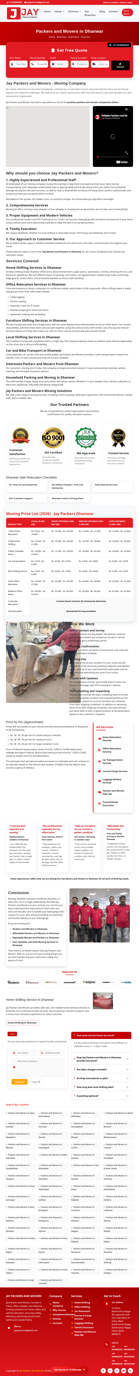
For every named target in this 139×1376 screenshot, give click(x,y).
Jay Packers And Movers (32, 1370)
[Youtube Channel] (123, 1370)
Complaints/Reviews (60, 1314)
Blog (102, 11)
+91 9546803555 (15, 2)
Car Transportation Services (112, 761)
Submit (120, 66)
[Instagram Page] (116, 1370)
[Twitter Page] (110, 1370)
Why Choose (59, 1310)
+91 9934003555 (129, 1348)
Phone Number (37, 57)
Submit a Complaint (110, 2)
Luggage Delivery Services (112, 781)
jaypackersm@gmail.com (38, 2)
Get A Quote (126, 12)
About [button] (58, 11)
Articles (57, 1318)
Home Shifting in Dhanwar (22, 1022)
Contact (113, 11)
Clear (35, 1081)
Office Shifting (82, 1306)
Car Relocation (82, 1311)
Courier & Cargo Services (82, 1317)
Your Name (15, 57)
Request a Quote (126, 2)
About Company (58, 1304)
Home (47, 11)
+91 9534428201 (129, 1355)
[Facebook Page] (103, 1370)
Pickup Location (79, 57)
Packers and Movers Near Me (113, 792)
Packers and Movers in (21, 1113)
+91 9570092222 (117, 1348)
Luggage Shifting (83, 1323)
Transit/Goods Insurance (110, 804)
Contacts (57, 1323)
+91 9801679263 (129, 1362)
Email (53, 57)
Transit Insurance (84, 1327)
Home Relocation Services (112, 739)
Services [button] (73, 11)
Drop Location (98, 57)
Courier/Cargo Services (115, 771)
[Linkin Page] (130, 1370)
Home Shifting (82, 1302)
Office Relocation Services (112, 750)
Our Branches (90, 13)
